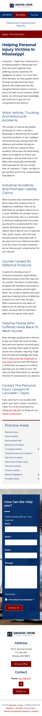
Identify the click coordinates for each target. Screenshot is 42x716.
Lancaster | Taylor (16, 705)
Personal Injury (11, 432)
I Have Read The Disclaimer (21, 600)
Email (8, 536)
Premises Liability (13, 466)
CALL (36, 14)
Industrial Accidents (14, 457)
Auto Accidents (11, 436)
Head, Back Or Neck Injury (16, 461)
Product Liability (12, 470)
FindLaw (35, 711)
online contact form (11, 413)
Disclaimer (10, 594)
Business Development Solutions (16, 711)
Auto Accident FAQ (13, 440)
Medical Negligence (13, 474)
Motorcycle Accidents (14, 444)
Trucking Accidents (13, 449)
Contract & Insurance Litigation (18, 453)
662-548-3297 (15, 410)
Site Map (19, 708)
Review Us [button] (21, 691)
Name (7, 523)
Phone (8, 550)
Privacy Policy (29, 708)
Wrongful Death (12, 478)
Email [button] (22, 14)
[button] (7, 14)
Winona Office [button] (21, 664)
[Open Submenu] (38, 449)
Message (9, 563)
